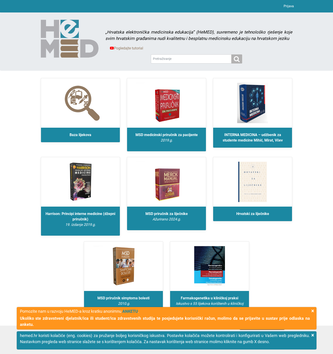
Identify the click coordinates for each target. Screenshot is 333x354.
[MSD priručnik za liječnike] (166, 182)
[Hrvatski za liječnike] (252, 182)
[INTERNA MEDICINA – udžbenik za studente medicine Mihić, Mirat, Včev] (252, 103)
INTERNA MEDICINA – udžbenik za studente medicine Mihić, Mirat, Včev (253, 137)
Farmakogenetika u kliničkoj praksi (210, 303)
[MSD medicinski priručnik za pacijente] (166, 103)
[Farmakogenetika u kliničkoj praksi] (209, 266)
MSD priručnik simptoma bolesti (123, 301)
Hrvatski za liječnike (252, 214)
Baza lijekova (80, 135)
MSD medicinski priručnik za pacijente (166, 137)
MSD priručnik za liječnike (166, 216)
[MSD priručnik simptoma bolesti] (123, 266)
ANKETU (130, 311)
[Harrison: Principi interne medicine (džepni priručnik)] (80, 182)
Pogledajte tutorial (128, 48)
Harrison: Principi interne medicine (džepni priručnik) (80, 219)
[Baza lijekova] (80, 103)
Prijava (289, 6)
